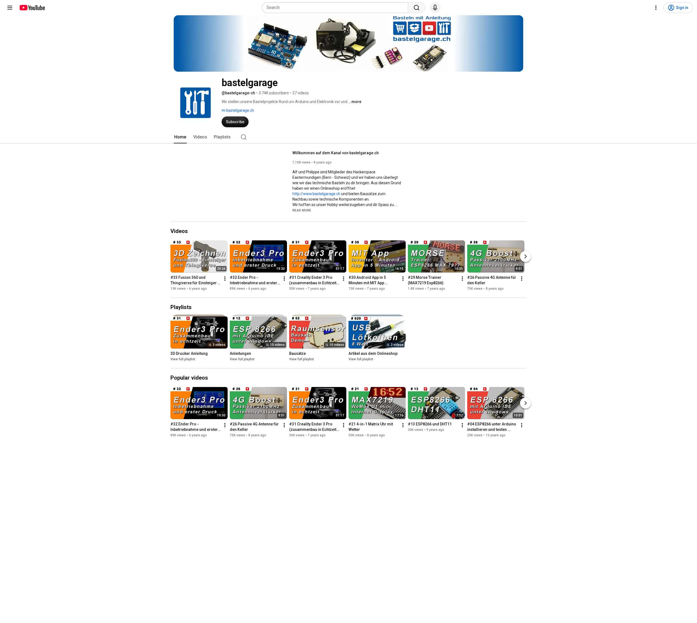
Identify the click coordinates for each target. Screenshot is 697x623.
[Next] (525, 256)
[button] (301, 210)
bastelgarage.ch (239, 110)
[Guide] (10, 7)
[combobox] (337, 7)
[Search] (416, 7)
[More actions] (224, 278)
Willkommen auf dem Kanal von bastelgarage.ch (335, 153)
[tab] (180, 137)
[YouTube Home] (32, 7)
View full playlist (182, 359)
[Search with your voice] (435, 7)
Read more (301, 210)
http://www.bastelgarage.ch (316, 194)
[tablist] (348, 137)
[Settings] (656, 7)
